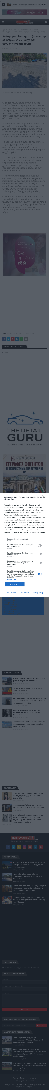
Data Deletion (11, 593)
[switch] (40, 545)
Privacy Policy (38, 593)
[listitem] (24, 540)
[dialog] (24, 545)
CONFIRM (14, 584)
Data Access (24, 593)
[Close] (44, 497)
